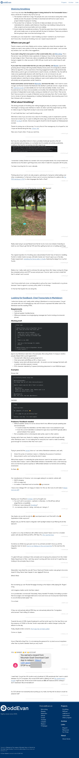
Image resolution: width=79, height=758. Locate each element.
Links (76, 2)
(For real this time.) (48, 535)
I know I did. (35, 128)
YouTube (43, 719)
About (63, 735)
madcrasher (66, 715)
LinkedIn (43, 722)
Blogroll (64, 728)
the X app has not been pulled (40, 629)
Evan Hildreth (5, 753)
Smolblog (34, 505)
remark (27, 450)
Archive (71, 2)
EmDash (30, 499)
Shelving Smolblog (20, 9)
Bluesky (56, 65)
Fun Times (65, 732)
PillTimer (65, 711)
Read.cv (43, 724)
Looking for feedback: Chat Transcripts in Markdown (36, 298)
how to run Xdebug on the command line (39, 546)
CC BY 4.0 (20, 753)
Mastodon (38, 83)
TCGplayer (44, 726)
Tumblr (43, 717)
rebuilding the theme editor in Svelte (35, 259)
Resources (65, 730)
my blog (18, 121)
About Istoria (66, 739)
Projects (64, 2)
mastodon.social (18, 88)
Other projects (66, 717)
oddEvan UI (66, 713)
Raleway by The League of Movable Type (16, 747)
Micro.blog (58, 54)
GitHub (43, 715)
